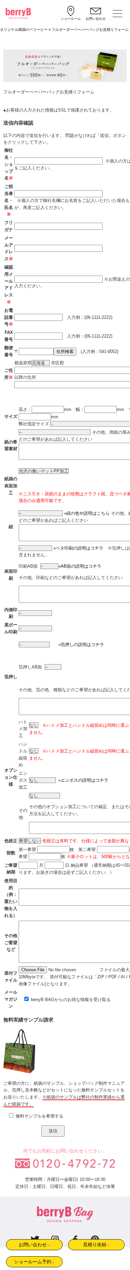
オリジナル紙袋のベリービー (24, 29)
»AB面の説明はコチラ (79, 566)
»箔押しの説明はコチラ (81, 644)
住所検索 (65, 351)
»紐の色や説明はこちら (87, 513)
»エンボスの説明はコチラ (82, 780)
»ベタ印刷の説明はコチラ (78, 548)
